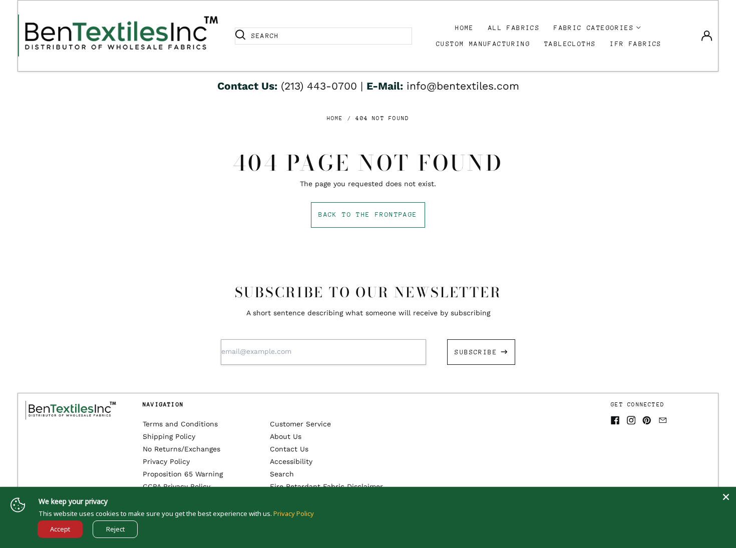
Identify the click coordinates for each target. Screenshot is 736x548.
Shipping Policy (169, 436)
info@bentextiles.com (463, 86)
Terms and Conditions (180, 424)
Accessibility (291, 461)
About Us (285, 436)
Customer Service (300, 424)
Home (464, 28)
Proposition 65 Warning (183, 474)
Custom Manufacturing (483, 44)
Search (282, 474)
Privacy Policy (166, 461)
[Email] (662, 420)
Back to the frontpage (367, 214)
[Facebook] (615, 420)
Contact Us (289, 449)
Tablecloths (570, 44)
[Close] (726, 497)
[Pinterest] (646, 420)
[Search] (240, 36)
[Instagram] (631, 420)
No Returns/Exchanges (181, 449)
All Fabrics (514, 28)
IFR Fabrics (635, 44)
